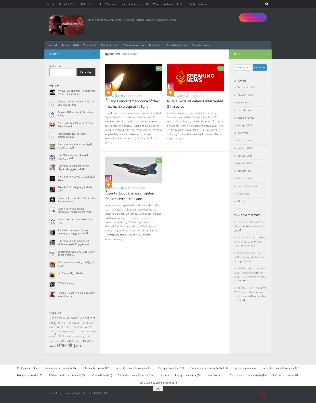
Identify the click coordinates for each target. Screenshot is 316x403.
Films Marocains (107, 4)
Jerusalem (53, 341)
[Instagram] (108, 86)
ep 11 (66, 327)
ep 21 (73, 331)
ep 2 (68, 323)
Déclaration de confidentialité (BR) (158, 382)
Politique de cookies (28, 368)
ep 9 (56, 327)
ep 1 (62, 322)
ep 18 (59, 331)
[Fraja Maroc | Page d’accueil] (66, 25)
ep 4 (77, 323)
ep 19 (64, 331)
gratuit (86, 336)
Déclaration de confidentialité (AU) (136, 375)
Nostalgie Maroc (245, 125)
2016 (64, 318)
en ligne (54, 323)
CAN (80, 319)
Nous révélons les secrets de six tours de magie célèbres (250, 257)
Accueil (50, 4)
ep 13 (77, 327)
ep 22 (78, 331)
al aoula (72, 318)
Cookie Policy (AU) (102, 375)
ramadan (88, 340)
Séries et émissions (131, 4)
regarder (52, 346)
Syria (78, 345)
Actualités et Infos (174, 4)
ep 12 (72, 327)
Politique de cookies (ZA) (188, 375)
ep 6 (86, 323)
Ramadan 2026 (67, 4)
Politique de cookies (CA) (30, 375)
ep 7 (91, 323)
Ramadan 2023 (244, 155)
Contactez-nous (198, 4)
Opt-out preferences (245, 368)
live (61, 341)
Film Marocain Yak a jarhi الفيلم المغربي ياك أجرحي (248, 226)
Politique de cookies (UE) (95, 368)
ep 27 (88, 331)
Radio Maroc (153, 4)
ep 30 (51, 336)
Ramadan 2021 (244, 140)
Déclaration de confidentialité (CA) (67, 375)
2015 (58, 318)
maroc (69, 341)
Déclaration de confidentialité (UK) (209, 368)
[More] (108, 92)
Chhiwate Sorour (245, 95)
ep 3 (72, 323)
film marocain (69, 336)
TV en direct (87, 4)
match (77, 341)
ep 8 (51, 327)
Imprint (165, 375)
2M (52, 318)
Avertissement (215, 375)
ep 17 (54, 331)
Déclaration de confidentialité (60, 368)
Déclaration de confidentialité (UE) (133, 368)
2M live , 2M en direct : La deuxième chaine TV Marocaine (249, 241)
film (58, 335)
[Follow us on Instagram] (93, 54)
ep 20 (68, 331)
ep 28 (93, 331)
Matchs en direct (245, 117)
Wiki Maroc (242, 201)
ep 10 (60, 327)
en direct (89, 318)
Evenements (243, 102)
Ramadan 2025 (244, 170)
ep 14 (83, 327)
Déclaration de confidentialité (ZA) (248, 375)
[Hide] (106, 99)
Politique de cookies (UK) (171, 368)
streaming (66, 345)
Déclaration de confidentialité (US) (280, 368)
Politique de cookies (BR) (286, 375)
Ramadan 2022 (244, 148)
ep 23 (83, 331)
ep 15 (88, 327)
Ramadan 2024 (244, 163)
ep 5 (82, 323)
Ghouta (79, 336)
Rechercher (55, 66)
